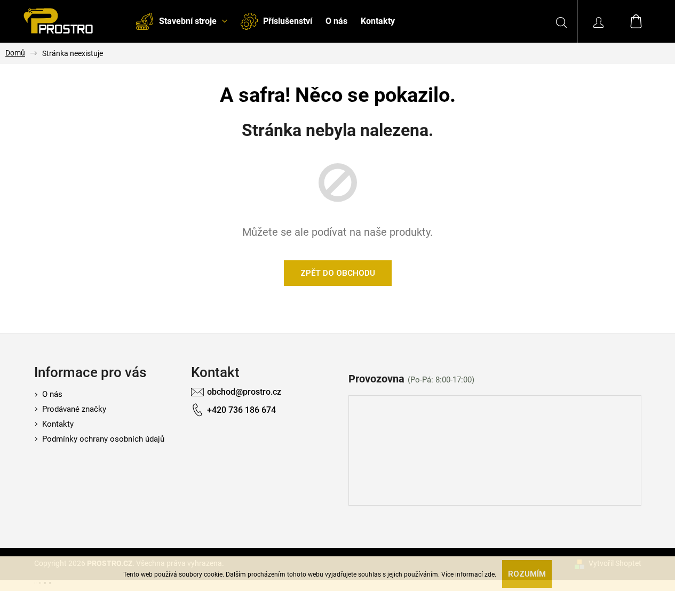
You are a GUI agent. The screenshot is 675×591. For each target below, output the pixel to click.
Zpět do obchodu (337, 273)
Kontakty (58, 424)
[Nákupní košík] (636, 21)
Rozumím (527, 574)
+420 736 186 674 (241, 410)
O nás (52, 394)
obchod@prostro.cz (244, 392)
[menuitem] (181, 21)
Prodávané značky (74, 409)
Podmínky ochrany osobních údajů (103, 439)
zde (490, 574)
